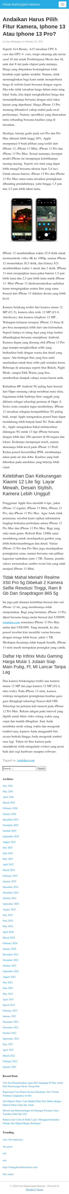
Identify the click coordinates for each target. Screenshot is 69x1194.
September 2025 (11, 836)
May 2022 (8, 1044)
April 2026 (8, 797)
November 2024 (10, 892)
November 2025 (10, 825)
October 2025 (9, 830)
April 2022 (8, 1049)
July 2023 (8, 982)
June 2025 (8, 853)
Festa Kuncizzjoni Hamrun (21, 4)
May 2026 (8, 791)
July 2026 (8, 785)
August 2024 (9, 909)
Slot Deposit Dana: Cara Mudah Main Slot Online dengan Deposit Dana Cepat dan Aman (32, 1102)
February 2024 (10, 943)
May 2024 (8, 926)
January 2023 (9, 1016)
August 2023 (9, 976)
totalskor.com (11, 622)
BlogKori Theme (34, 1189)
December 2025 (10, 819)
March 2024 (9, 937)
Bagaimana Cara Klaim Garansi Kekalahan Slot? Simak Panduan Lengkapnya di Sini (31, 1093)
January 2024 (9, 948)
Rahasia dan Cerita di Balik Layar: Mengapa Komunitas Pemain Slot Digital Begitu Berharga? (31, 1121)
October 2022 (9, 1033)
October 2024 (9, 898)
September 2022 (11, 1038)
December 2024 (10, 887)
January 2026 (9, 814)
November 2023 (10, 960)
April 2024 (8, 932)
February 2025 (10, 875)
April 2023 (8, 999)
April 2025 (8, 864)
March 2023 (9, 1005)
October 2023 (9, 965)
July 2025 (8, 847)
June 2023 (8, 988)
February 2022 (10, 1061)
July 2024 (8, 915)
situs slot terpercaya (13, 1139)
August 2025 (9, 842)
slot (4, 1153)
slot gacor (8, 1146)
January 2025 (9, 881)
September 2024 (11, 903)
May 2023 (8, 993)
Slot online (8, 1174)
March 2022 (9, 1055)
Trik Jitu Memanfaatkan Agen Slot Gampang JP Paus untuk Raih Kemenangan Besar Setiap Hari (33, 1084)
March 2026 (9, 802)
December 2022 (10, 1021)
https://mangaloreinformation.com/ (20, 1167)
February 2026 (10, 808)
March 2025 (9, 870)
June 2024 (8, 920)
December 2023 (10, 954)
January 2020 (9, 1066)
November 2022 (10, 1027)
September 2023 (11, 971)
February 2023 (10, 1010)
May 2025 (8, 858)
